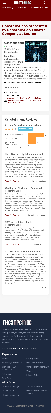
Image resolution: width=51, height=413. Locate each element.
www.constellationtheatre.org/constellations (22, 98)
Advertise (6, 374)
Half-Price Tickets (39, 7)
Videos (29, 371)
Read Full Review (12, 181)
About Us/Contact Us (12, 363)
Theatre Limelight (21, 349)
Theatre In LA (8, 391)
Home (5, 358)
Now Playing (7, 378)
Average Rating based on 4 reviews (23, 125)
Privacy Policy (32, 375)
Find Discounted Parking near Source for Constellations (24, 101)
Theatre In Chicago (10, 386)
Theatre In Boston (10, 395)
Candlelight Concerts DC (37, 367)
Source (9, 46)
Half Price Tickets (34, 363)
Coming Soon (32, 358)
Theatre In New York (35, 386)
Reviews (22, 7)
